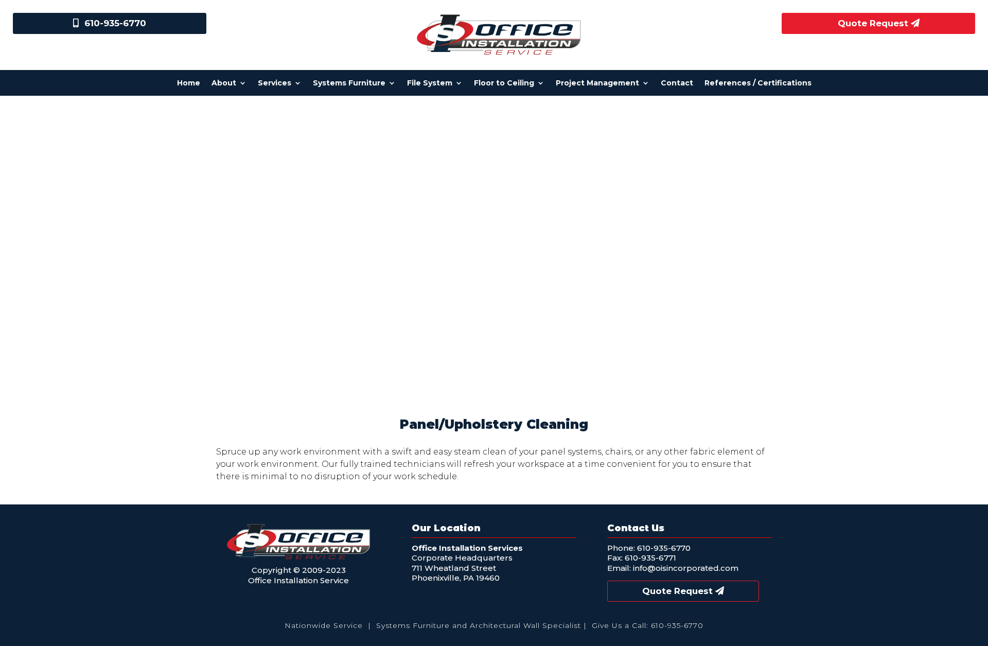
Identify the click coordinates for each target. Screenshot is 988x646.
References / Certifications (757, 83)
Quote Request (873, 23)
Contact (677, 83)
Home (188, 83)
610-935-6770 (115, 23)
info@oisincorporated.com (685, 568)
